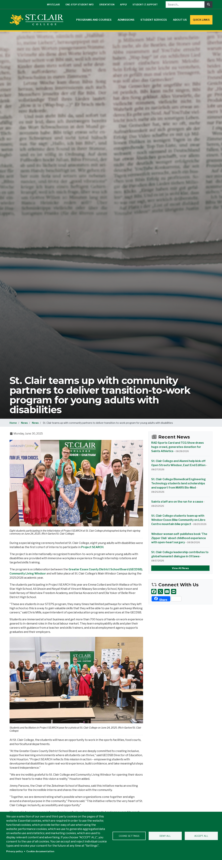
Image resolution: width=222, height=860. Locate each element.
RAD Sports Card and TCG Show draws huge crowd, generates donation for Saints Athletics (177, 447)
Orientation (106, 4)
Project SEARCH (92, 547)
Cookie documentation (40, 851)
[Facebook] (153, 591)
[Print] (173, 591)
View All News (180, 568)
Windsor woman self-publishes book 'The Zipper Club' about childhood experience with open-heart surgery (179, 538)
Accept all (201, 835)
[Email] (167, 591)
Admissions (126, 19)
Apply (123, 4)
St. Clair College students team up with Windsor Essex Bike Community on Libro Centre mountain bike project (178, 520)
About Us (180, 19)
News (24, 422)
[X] (160, 591)
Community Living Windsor (28, 573)
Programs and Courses (94, 19)
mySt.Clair (53, 4)
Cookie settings (129, 835)
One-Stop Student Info (79, 4)
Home (13, 422)
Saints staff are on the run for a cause (177, 501)
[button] (76, 483)
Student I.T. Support (145, 4)
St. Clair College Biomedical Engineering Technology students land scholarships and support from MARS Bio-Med (178, 483)
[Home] (38, 20)
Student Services (153, 19)
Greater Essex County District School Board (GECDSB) (105, 569)
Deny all (165, 835)
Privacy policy (14, 851)
